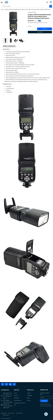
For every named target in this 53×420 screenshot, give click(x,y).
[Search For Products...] (50, 6)
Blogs (28, 398)
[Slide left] (2, 41)
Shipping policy (6, 415)
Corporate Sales (17, 400)
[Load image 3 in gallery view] (16, 40)
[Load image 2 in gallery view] (10, 40)
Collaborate (29, 395)
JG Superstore (7, 418)
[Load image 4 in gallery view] (21, 40)
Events (15, 393)
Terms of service (19, 413)
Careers (29, 400)
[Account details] (47, 2)
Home (2, 9)
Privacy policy (11, 413)
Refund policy (3, 413)
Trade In (29, 393)
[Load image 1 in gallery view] (5, 40)
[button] (2, 2)
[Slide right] (25, 41)
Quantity (29, 26)
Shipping (35, 22)
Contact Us (16, 398)
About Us (16, 395)
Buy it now (40, 32)
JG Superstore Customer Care (19, 403)
